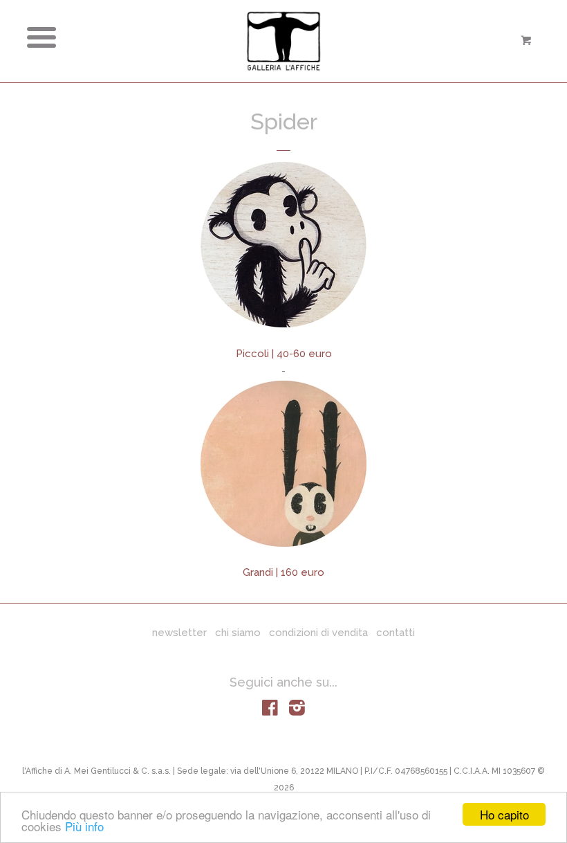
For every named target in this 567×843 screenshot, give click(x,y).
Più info (84, 826)
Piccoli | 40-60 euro (284, 353)
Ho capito (504, 814)
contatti (395, 632)
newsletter (179, 632)
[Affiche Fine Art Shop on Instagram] (297, 711)
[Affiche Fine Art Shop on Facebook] (270, 711)
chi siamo (238, 632)
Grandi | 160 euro (283, 572)
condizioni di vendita (318, 632)
